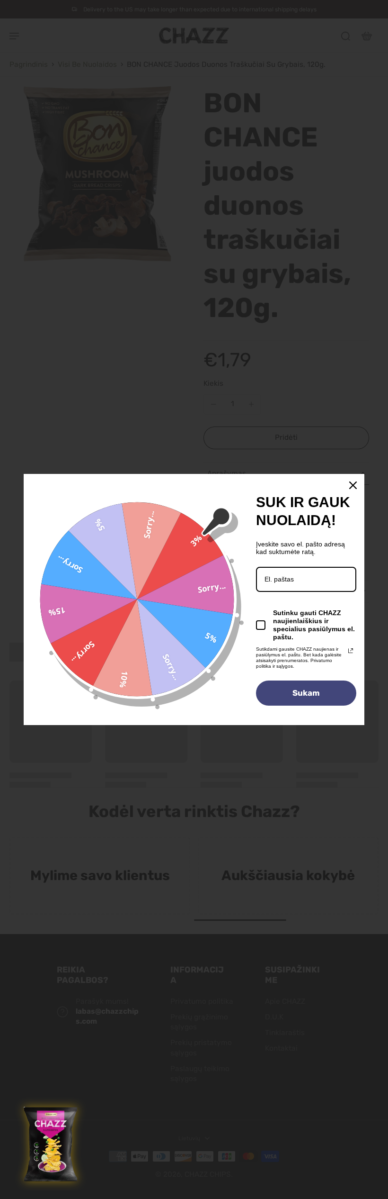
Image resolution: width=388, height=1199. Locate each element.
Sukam (306, 693)
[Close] (353, 485)
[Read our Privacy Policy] (350, 650)
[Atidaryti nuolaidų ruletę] (52, 1144)
